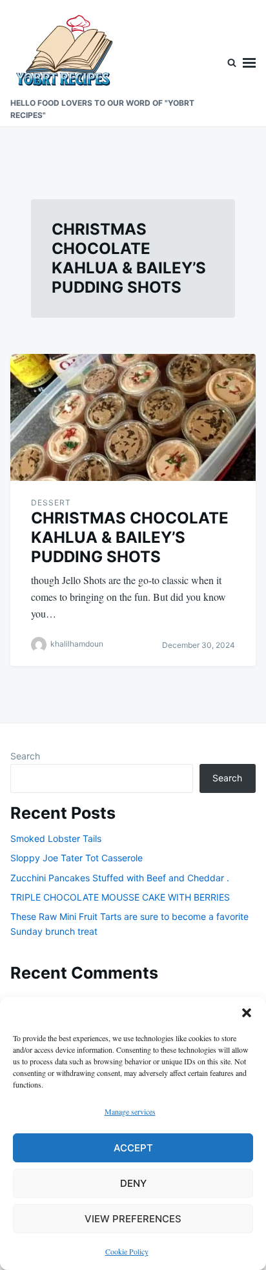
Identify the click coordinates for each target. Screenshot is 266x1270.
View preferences (133, 1219)
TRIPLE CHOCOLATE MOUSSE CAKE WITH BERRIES (120, 897)
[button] (246, 1012)
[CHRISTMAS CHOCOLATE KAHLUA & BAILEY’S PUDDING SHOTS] (133, 417)
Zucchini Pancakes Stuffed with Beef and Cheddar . (119, 877)
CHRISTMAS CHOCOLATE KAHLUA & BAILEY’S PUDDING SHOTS (130, 537)
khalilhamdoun (76, 644)
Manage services (130, 1111)
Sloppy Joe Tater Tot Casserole (76, 857)
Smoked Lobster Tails (55, 838)
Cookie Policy (126, 1251)
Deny (133, 1183)
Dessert (51, 502)
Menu (249, 63)
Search (25, 755)
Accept (133, 1148)
